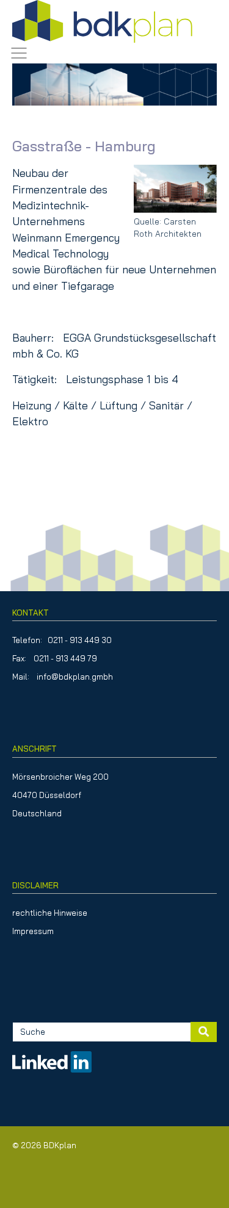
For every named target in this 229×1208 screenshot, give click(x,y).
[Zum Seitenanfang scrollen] (200, 1179)
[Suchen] (204, 1032)
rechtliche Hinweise (49, 913)
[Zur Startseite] (102, 21)
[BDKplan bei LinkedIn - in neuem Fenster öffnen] (52, 1056)
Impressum (33, 931)
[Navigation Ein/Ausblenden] (19, 53)
